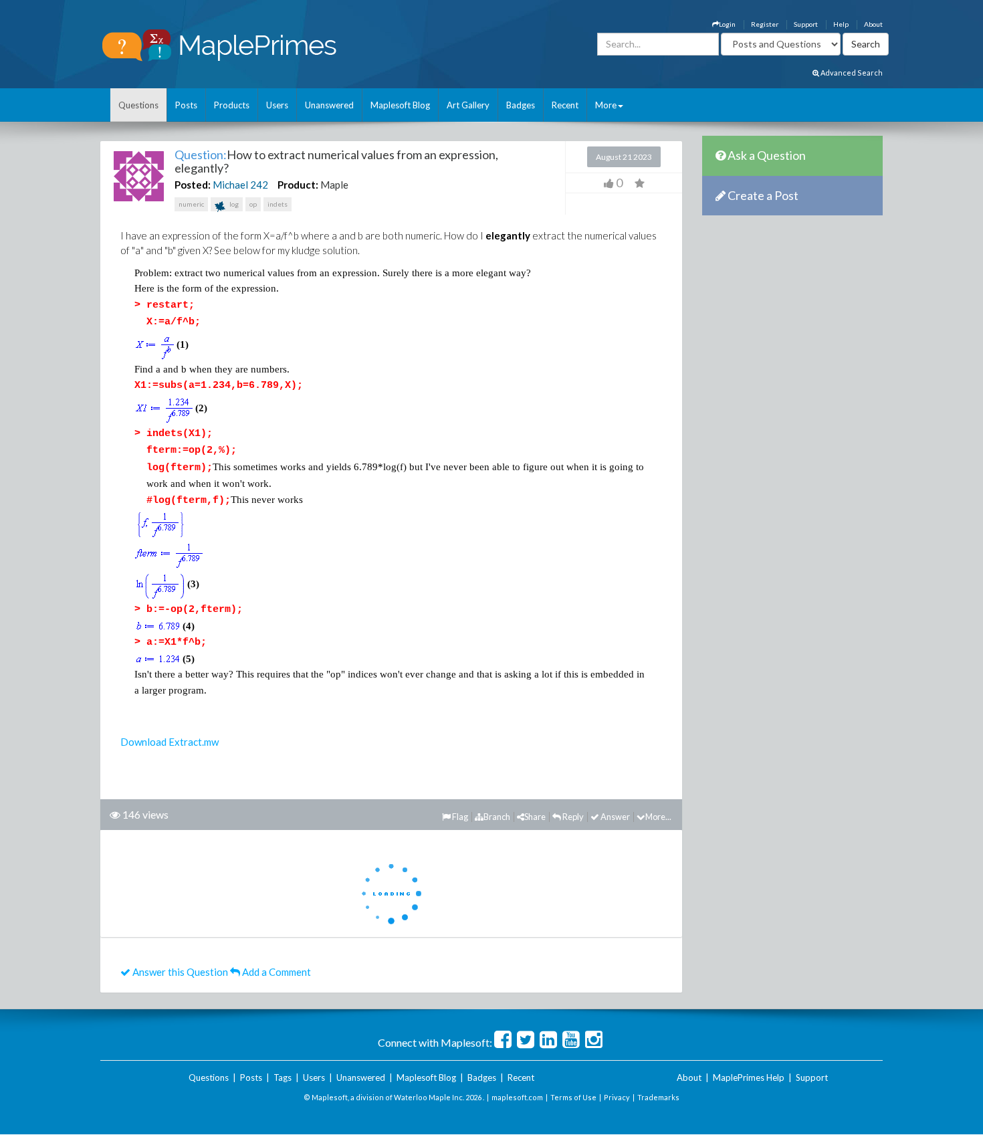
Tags (283, 1077)
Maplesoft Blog (400, 105)
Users (277, 105)
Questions (138, 105)
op (253, 204)
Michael (230, 185)
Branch (496, 816)
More (606, 105)
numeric (191, 204)
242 (259, 185)
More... (658, 816)
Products (231, 105)
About (873, 24)
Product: (298, 185)
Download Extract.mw (169, 742)
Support (806, 24)
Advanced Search (851, 72)
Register (764, 24)
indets (277, 204)
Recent (565, 105)
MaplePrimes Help (748, 1077)
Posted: (193, 185)
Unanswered (329, 105)
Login (727, 24)
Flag (459, 816)
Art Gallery (468, 105)
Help (841, 24)
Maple (334, 185)
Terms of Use (573, 1097)
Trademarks (658, 1097)
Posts (186, 105)
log (233, 204)
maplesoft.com (517, 1097)
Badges (520, 105)
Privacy (617, 1097)
